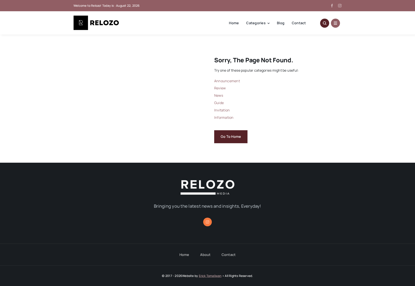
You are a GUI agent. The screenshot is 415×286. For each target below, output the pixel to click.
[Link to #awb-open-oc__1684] (335, 23)
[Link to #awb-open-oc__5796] (324, 23)
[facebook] (332, 5)
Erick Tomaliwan (210, 276)
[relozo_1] (207, 181)
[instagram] (340, 5)
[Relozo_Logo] (96, 17)
